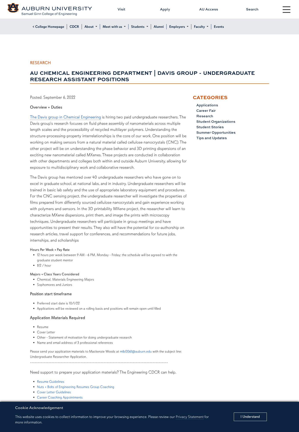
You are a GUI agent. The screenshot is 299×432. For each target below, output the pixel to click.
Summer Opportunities (215, 132)
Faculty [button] (200, 27)
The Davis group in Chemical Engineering (65, 117)
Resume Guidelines (50, 381)
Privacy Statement (190, 416)
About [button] (89, 27)
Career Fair (205, 110)
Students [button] (138, 27)
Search (252, 9)
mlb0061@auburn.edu (136, 351)
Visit (121, 9)
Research (204, 116)
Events (219, 27)
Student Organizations (215, 121)
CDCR (74, 27)
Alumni (159, 27)
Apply (165, 9)
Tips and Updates (211, 137)
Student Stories (209, 127)
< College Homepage (48, 27)
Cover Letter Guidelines (54, 392)
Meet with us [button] (113, 27)
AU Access (208, 9)
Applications (206, 105)
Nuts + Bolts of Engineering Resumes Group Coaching (75, 387)
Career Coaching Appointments (60, 397)
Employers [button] (177, 27)
